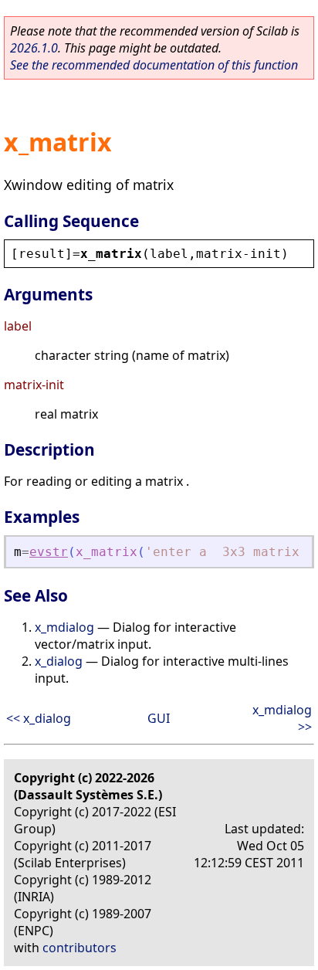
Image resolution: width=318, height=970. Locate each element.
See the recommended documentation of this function (154, 64)
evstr (48, 551)
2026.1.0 (34, 47)
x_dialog (59, 661)
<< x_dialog (38, 718)
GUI (158, 718)
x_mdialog (64, 627)
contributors (79, 947)
